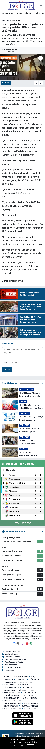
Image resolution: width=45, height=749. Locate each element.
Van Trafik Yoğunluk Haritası (15, 659)
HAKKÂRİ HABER (10, 682)
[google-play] (22, 723)
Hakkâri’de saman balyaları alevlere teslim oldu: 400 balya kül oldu (30, 395)
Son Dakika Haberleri (13, 667)
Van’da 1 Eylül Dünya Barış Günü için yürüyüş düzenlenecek (31, 418)
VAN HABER (7, 14)
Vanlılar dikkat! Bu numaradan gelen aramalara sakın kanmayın (30, 430)
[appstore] (22, 716)
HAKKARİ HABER (26, 389)
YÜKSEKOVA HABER (26, 690)
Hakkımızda (8, 679)
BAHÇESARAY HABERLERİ (13, 701)
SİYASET (29, 14)
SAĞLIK (23, 401)
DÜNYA (19, 14)
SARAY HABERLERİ (31, 709)
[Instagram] (22, 644)
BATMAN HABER (26, 682)
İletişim (34, 677)
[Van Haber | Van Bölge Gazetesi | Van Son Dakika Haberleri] (21, 5)
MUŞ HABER (27, 687)
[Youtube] (27, 644)
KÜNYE (6, 677)
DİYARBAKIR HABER (11, 687)
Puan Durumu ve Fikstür (14, 662)
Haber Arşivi (9, 670)
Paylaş (7, 83)
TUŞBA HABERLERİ (30, 693)
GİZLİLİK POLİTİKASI (20, 677)
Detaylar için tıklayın (22, 523)
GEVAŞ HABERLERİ (11, 706)
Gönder (7, 369)
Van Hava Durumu (11, 654)
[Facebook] (14, 644)
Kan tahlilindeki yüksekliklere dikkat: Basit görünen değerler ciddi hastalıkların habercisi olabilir (30, 407)
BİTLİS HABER (9, 685)
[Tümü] (42, 383)
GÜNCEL (23, 449)
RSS (6, 736)
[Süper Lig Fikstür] (42, 532)
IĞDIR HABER (23, 685)
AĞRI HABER (34, 679)
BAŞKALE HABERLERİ (11, 698)
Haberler (5, 20)
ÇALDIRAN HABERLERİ (12, 703)
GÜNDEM (40, 14)
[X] (18, 644)
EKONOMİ (16, 20)
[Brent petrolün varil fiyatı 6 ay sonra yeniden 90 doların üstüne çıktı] (22, 67)
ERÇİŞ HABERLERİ (29, 695)
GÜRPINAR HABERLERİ (29, 706)
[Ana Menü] (3, 5)
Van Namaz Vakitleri (12, 657)
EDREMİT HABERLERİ (11, 695)
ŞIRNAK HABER (9, 690)
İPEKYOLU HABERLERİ (12, 693)
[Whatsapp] (31, 644)
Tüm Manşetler (11, 665)
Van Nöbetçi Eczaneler (14, 651)
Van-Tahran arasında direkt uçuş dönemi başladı (28, 442)
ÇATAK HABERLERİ (31, 703)
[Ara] (41, 5)
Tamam (30, 746)
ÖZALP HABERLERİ (30, 698)
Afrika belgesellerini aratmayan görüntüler (30, 454)
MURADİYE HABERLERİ (12, 709)
